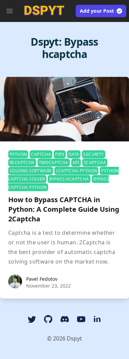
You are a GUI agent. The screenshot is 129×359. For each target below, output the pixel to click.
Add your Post (97, 11)
